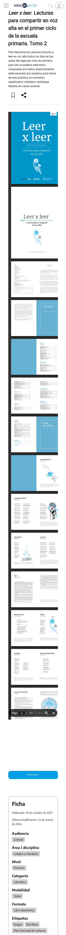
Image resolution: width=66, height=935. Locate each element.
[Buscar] (50, 5)
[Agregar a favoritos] (13, 95)
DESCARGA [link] (33, 774)
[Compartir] (24, 95)
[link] (59, 6)
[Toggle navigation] (3, 2)
